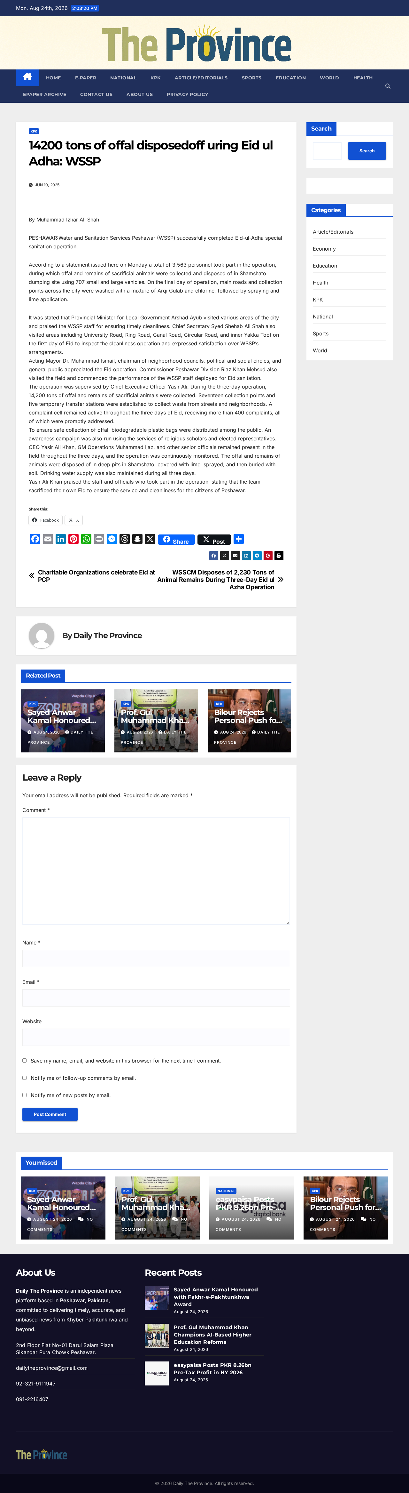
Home (53, 78)
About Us (140, 94)
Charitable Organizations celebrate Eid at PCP (96, 576)
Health (363, 78)
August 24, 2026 (53, 1219)
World (329, 78)
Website (32, 1021)
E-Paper (85, 78)
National (123, 78)
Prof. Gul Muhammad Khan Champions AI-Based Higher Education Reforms (212, 1334)
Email (31, 982)
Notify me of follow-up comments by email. (83, 1078)
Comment (36, 810)
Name (31, 942)
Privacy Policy (187, 94)
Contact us (96, 94)
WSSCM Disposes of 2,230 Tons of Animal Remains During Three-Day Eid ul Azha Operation (215, 580)
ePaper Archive (44, 94)
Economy (324, 248)
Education (291, 78)
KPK (155, 78)
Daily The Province (107, 635)
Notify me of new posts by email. (71, 1095)
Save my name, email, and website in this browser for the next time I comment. (126, 1060)
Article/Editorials (201, 78)
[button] (387, 86)
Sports (252, 78)
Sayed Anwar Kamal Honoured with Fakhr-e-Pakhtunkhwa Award (216, 1297)
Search (321, 128)
